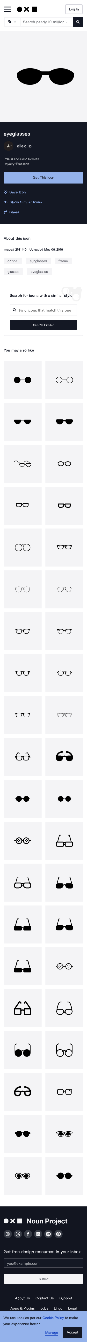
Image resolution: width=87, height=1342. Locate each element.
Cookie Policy (53, 1318)
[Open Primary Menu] (7, 9)
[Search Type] (12, 22)
